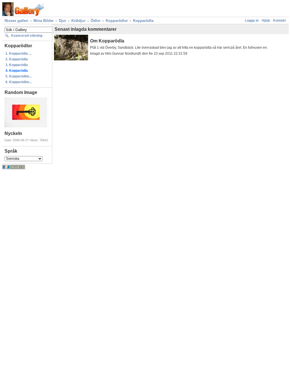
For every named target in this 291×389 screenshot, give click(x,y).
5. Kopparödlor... (18, 76)
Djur (62, 21)
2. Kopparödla (16, 59)
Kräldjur (78, 21)
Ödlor (96, 21)
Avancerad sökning (26, 36)
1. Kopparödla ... (18, 54)
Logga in (252, 20)
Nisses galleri (16, 21)
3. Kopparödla (16, 65)
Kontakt (279, 20)
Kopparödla (143, 21)
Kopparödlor (117, 21)
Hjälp (266, 20)
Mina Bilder (44, 21)
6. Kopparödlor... (18, 82)
